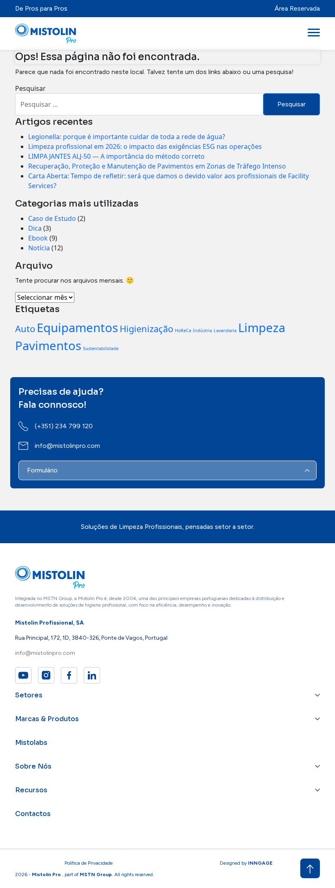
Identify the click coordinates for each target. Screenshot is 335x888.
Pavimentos (48, 345)
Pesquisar (30, 88)
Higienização (146, 329)
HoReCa (183, 330)
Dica (35, 228)
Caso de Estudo (52, 218)
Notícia (39, 247)
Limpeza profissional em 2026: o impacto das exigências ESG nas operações (145, 146)
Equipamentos (77, 327)
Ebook (38, 238)
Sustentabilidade (100, 348)
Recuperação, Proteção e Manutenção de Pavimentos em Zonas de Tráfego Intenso (157, 166)
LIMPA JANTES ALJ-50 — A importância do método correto (116, 156)
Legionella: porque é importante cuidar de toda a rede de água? (126, 136)
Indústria (202, 330)
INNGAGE (260, 863)
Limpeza (261, 327)
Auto (25, 329)
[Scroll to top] (310, 868)
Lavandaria (225, 330)
